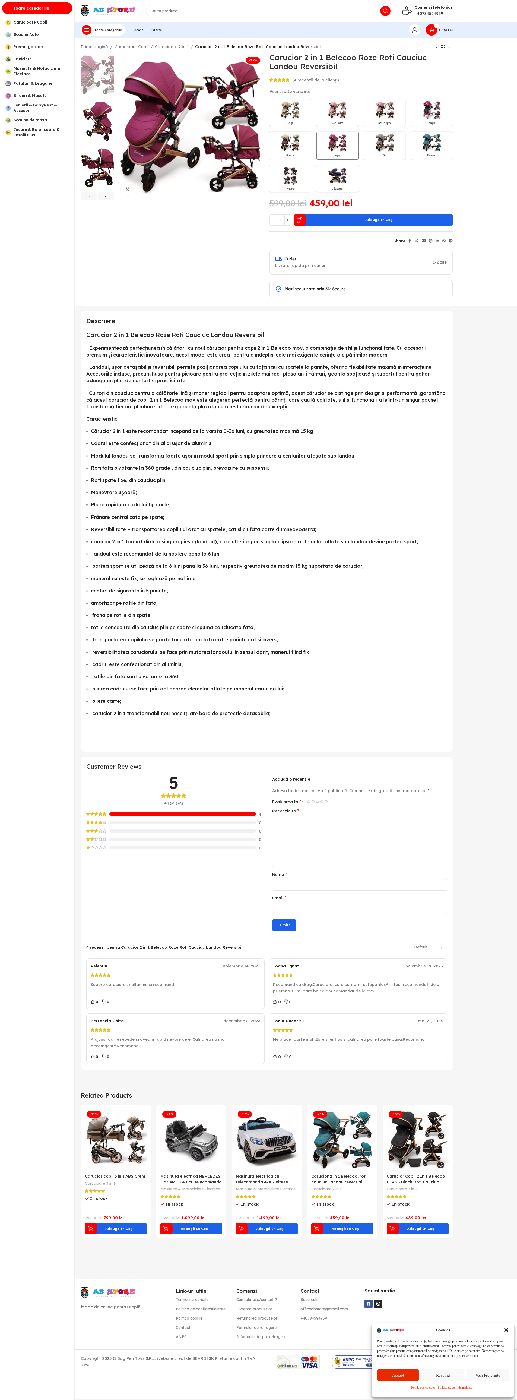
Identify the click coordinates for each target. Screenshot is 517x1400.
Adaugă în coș (378, 219)
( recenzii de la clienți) (315, 80)
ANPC (181, 1336)
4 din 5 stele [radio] (322, 801)
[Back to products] (443, 47)
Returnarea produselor (256, 1318)
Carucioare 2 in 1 (172, 46)
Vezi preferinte (487, 1375)
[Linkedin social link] (437, 241)
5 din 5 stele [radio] (326, 801)
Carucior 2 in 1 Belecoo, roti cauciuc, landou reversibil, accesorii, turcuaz (339, 1182)
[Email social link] (423, 241)
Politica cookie (189, 1318)
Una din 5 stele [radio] (309, 801)
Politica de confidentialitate (455, 1387)
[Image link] (108, 1292)
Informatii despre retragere (261, 1336)
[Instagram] (378, 1304)
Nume (279, 874)
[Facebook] (368, 1304)
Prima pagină (94, 46)
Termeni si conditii (192, 1299)
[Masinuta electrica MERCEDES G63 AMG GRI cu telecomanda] (191, 1140)
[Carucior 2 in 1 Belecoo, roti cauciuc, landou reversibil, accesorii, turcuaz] (342, 1140)
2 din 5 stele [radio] (313, 801)
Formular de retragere (256, 1327)
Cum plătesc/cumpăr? (256, 1299)
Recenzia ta (285, 810)
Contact (183, 1327)
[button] (506, 1330)
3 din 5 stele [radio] (317, 801)
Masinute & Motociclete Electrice (190, 1189)
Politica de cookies (423, 1387)
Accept (398, 1375)
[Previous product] (436, 47)
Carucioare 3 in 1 (100, 1183)
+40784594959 (429, 13)
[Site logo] (108, 10)
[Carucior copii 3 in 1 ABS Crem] (116, 1140)
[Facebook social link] (410, 241)
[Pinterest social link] (430, 241)
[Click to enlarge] (127, 189)
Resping (443, 1375)
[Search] (385, 11)
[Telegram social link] (450, 241)
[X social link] (416, 241)
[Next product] (449, 47)
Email (279, 897)
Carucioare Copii (131, 46)
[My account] (414, 29)
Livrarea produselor (254, 1309)
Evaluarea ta (286, 801)
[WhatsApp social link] (444, 241)
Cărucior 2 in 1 (108, 431)
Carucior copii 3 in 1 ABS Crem (115, 1176)
